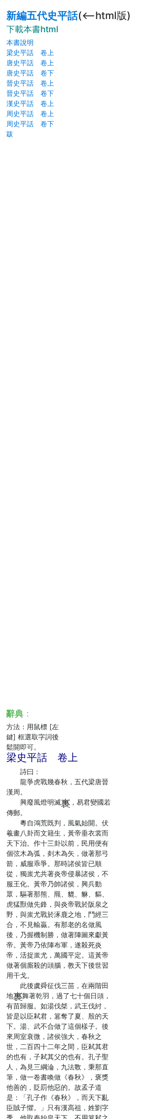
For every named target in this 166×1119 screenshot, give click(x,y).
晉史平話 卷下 (30, 93)
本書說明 (20, 42)
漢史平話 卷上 (30, 103)
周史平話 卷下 (30, 123)
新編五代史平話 (42, 15)
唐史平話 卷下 (30, 73)
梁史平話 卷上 (30, 52)
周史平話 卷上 (30, 113)
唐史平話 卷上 (30, 62)
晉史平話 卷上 (30, 83)
